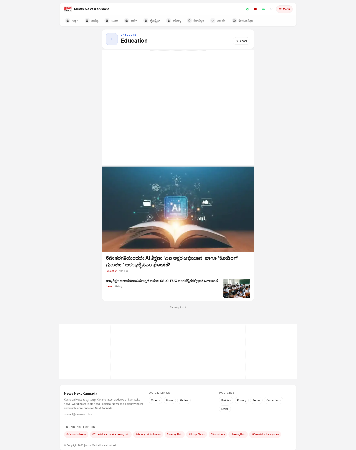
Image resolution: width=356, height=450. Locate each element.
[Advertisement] (178, 107)
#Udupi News (196, 434)
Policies (226, 400)
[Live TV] (255, 9)
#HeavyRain (238, 434)
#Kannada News (76, 434)
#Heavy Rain (174, 434)
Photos (184, 400)
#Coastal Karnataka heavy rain (110, 434)
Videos (155, 400)
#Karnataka (218, 434)
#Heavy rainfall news (148, 434)
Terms (256, 400)
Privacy (241, 400)
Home (169, 400)
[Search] (271, 9)
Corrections (273, 400)
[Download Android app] (263, 9)
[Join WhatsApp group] (247, 9)
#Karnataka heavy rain (265, 434)
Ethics (224, 408)
